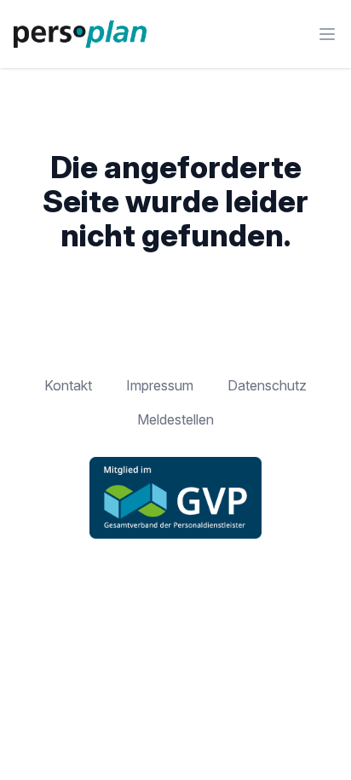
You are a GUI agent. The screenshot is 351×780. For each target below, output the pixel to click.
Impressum (159, 385)
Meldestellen (175, 419)
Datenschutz (267, 385)
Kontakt (68, 385)
